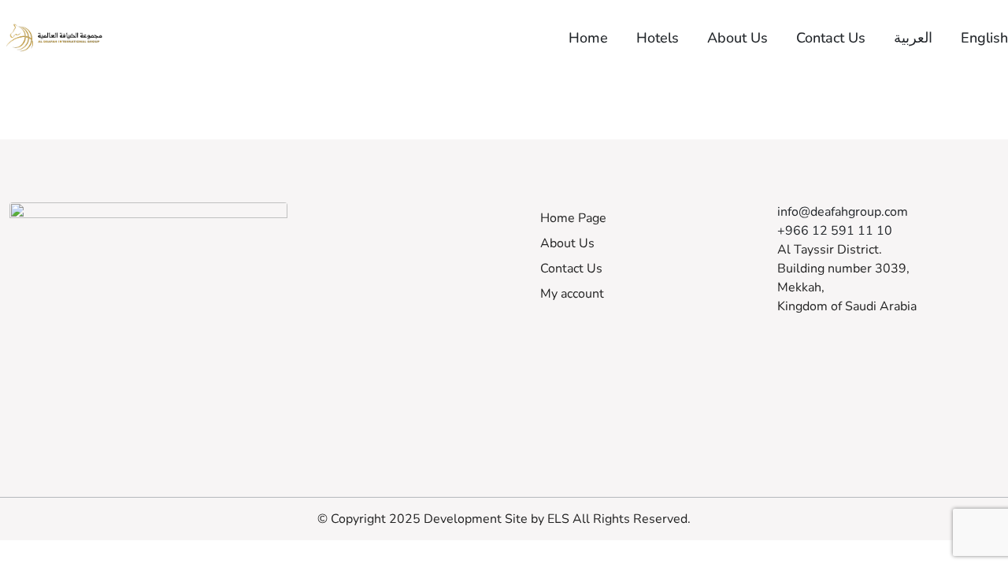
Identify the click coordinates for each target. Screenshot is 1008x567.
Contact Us (830, 37)
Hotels (657, 37)
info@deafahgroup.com (842, 211)
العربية (913, 37)
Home (588, 37)
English (984, 37)
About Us (737, 37)
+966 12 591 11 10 (834, 230)
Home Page (573, 218)
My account (572, 293)
